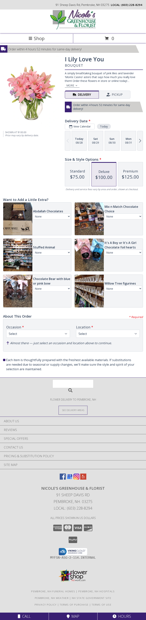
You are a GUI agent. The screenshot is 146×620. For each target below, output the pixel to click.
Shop (39, 38)
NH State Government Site (91, 598)
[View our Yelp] (83, 478)
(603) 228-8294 (131, 5)
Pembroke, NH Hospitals (96, 591)
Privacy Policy (45, 604)
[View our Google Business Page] (70, 478)
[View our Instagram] (76, 478)
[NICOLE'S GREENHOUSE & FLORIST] (73, 28)
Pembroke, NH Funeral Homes (53, 591)
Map (74, 616)
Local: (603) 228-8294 (73, 508)
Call (25, 616)
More (70, 85)
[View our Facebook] (63, 478)
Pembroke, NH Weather (52, 598)
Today (104, 126)
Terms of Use (101, 604)
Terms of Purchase (74, 604)
